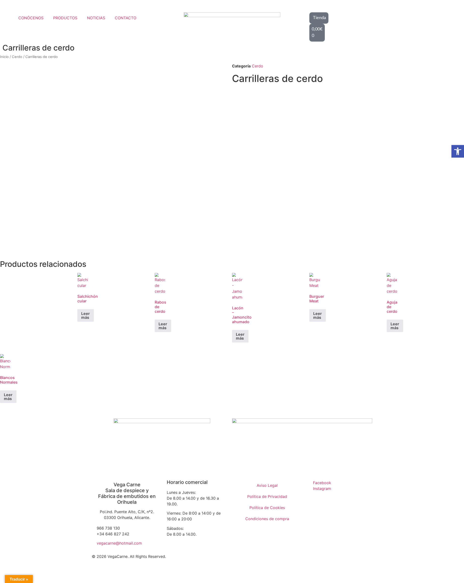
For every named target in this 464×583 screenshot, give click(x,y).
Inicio (4, 57)
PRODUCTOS (65, 17)
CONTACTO (125, 17)
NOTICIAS (96, 17)
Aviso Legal (267, 485)
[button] (457, 151)
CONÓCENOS (31, 17)
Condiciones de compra (267, 518)
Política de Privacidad (267, 496)
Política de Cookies (267, 507)
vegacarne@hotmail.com (119, 543)
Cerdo (17, 57)
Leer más (85, 315)
